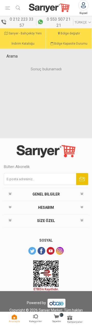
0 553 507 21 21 (59, 22)
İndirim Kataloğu (23, 43)
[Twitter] (32, 251)
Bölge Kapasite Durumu (70, 43)
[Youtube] (50, 251)
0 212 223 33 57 (21, 22)
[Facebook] (41, 251)
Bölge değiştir (70, 33)
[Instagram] (60, 251)
